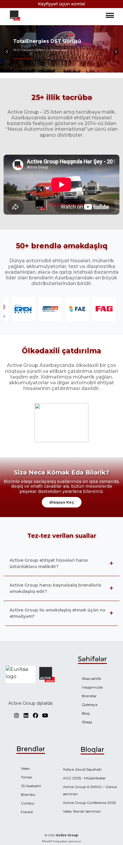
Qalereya (89, 704)
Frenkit (27, 812)
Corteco (27, 803)
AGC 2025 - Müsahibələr (84, 778)
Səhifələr (92, 659)
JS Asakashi (31, 786)
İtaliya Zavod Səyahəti (82, 769)
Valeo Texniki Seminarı (82, 811)
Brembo (28, 794)
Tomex (26, 777)
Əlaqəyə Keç (61, 502)
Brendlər (89, 696)
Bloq (86, 713)
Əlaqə (87, 722)
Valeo (25, 768)
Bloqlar (92, 749)
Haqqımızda (92, 687)
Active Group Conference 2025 (89, 802)
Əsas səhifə (91, 678)
